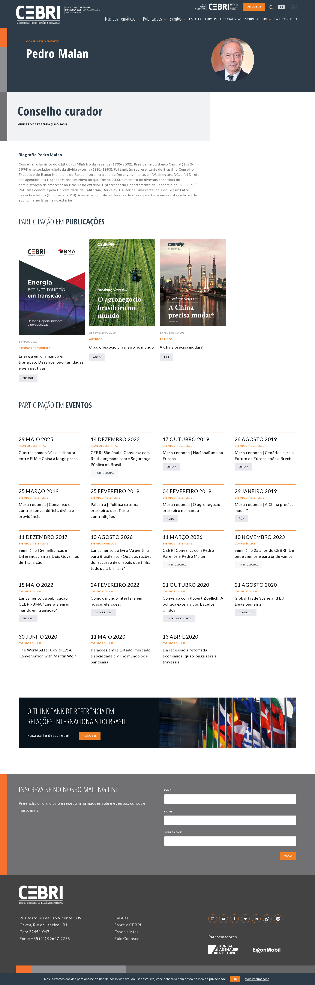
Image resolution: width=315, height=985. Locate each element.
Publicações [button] (153, 18)
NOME (169, 812)
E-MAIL (170, 790)
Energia (28, 378)
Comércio (245, 612)
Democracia (103, 612)
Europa (171, 466)
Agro (96, 357)
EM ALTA (195, 19)
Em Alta (121, 918)
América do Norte (179, 618)
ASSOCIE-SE (90, 735)
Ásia (166, 357)
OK (235, 979)
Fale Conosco (127, 938)
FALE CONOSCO (285, 19)
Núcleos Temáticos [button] (120, 18)
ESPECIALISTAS (231, 19)
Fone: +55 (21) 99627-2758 (45, 938)
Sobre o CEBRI (128, 924)
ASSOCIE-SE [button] (254, 6)
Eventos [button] (176, 18)
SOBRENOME (173, 832)
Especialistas (126, 931)
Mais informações (257, 979)
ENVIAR (288, 856)
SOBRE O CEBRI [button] (256, 19)
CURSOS (211, 19)
